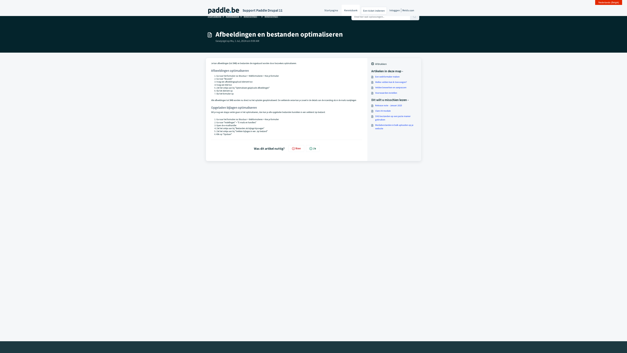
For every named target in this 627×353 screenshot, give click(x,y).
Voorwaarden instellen (386, 92)
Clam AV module (383, 110)
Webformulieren (253, 16)
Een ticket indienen (374, 10)
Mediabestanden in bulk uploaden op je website (394, 127)
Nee (298, 148)
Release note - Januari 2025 (388, 105)
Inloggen (394, 10)
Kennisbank (350, 10)
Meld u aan (408, 10)
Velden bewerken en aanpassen (390, 87)
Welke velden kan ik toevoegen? (391, 82)
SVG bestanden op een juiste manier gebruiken (393, 118)
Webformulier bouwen (277, 16)
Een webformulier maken (387, 76)
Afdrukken (381, 64)
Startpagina (331, 10)
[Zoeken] (414, 16)
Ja (314, 148)
